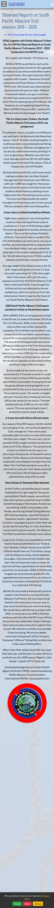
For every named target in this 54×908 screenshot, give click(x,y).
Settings (37, 904)
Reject (27, 904)
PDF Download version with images (27, 34)
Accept (17, 904)
